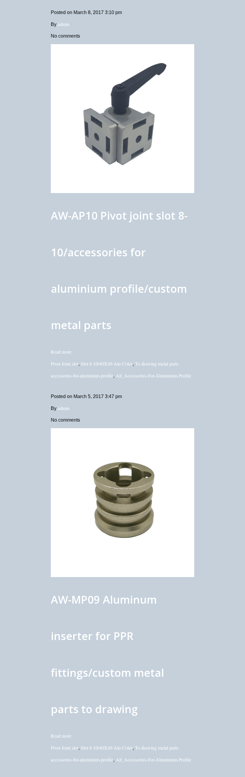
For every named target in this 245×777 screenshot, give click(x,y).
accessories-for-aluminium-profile (82, 375)
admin (63, 24)
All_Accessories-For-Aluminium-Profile (153, 375)
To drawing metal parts (156, 363)
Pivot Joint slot (64, 363)
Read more (61, 352)
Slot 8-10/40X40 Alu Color (107, 363)
